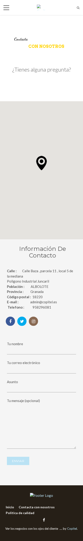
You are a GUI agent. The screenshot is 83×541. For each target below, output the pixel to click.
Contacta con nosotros (37, 507)
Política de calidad (20, 513)
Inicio (10, 507)
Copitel (72, 528)
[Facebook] (43, 519)
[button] (41, 163)
